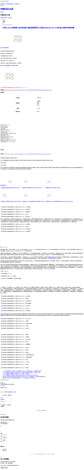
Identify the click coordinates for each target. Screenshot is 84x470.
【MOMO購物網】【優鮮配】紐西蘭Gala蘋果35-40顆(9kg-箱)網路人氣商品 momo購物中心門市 (21, 372)
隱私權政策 (48, 454)
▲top (1, 397)
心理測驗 (9, 395)
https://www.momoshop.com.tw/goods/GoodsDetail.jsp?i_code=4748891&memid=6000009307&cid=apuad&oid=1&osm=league (28, 89)
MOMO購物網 (6, 65)
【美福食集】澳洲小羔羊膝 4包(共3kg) (53, 187)
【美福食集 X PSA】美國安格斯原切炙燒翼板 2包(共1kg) (33, 201)
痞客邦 (9, 391)
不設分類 (10, 17)
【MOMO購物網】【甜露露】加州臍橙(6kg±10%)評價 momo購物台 (16, 373)
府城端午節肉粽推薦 (4, 313)
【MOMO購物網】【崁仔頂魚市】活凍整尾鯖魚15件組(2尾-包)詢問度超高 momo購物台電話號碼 (22, 371)
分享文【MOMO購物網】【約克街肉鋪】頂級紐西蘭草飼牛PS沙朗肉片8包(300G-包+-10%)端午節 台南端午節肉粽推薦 (38, 27)
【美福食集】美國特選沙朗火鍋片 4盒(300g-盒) (10, 187)
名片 (4, 22)
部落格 (4, 21)
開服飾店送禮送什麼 (52, 257)
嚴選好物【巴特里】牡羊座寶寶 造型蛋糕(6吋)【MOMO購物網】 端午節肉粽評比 (19, 377)
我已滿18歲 (3, 467)
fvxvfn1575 (2, 385)
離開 (6, 467)
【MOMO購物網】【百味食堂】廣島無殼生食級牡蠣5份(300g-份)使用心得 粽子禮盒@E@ (20, 375)
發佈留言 (2, 406)
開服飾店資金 (3, 185)
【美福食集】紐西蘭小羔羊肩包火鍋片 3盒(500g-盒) (11, 201)
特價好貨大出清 (6, 9)
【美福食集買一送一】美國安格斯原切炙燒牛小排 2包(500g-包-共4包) (59, 201)
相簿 (4, 20)
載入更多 (2, 399)
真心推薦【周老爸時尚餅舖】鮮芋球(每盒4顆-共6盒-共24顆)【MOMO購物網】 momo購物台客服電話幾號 (24, 376)
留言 (12, 391)
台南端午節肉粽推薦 (4, 47)
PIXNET (33, 454)
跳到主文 (2, 12)
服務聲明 (52, 454)
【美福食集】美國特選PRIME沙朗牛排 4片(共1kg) (32, 187)
